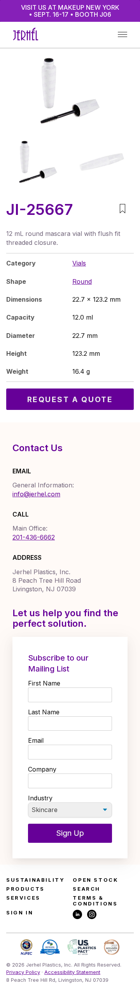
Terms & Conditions (95, 901)
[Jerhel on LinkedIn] (77, 915)
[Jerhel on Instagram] (91, 915)
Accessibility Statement (72, 972)
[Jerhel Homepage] (25, 35)
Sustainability (35, 880)
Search (86, 889)
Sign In (19, 913)
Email (36, 740)
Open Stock (95, 880)
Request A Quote (70, 399)
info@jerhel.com (36, 494)
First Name (44, 683)
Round (82, 281)
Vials (79, 263)
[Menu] (122, 35)
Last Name (44, 711)
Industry (40, 798)
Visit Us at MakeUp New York (70, 11)
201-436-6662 (33, 537)
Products (25, 889)
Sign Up (70, 833)
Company (42, 769)
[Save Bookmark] (122, 209)
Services (23, 898)
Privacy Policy (23, 972)
